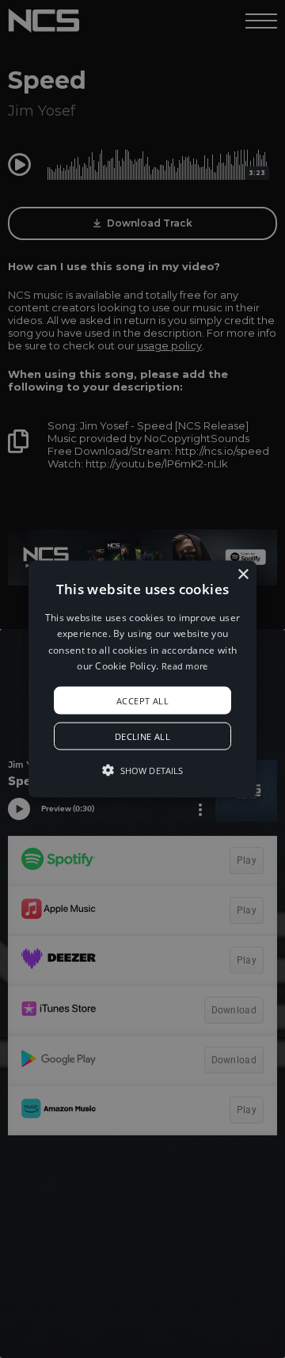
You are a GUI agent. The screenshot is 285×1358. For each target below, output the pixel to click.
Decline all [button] (142, 736)
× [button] (243, 575)
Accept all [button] (142, 700)
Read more (185, 666)
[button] (142, 679)
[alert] (142, 679)
